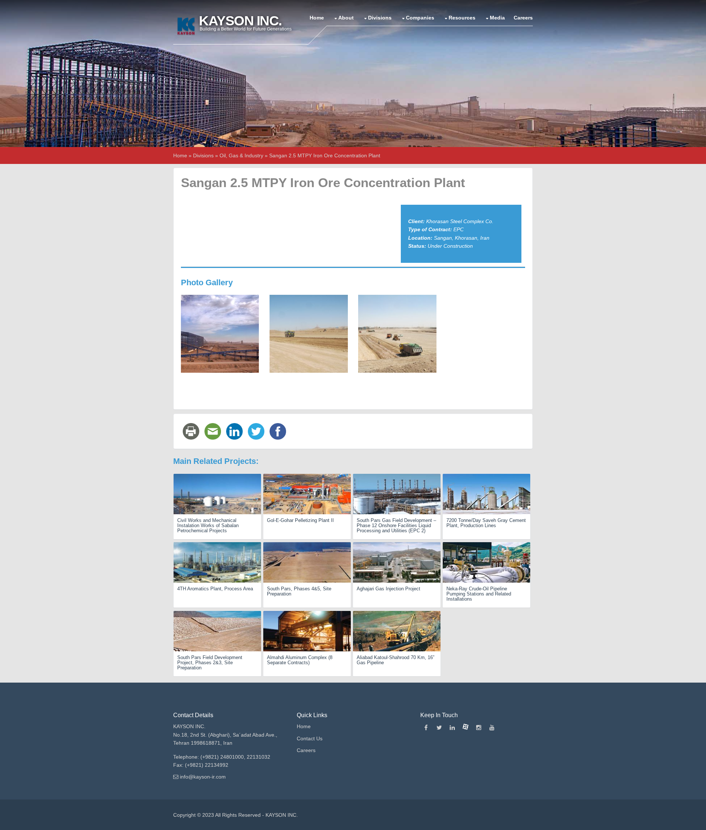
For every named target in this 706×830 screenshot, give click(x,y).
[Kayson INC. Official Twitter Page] (439, 727)
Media (497, 18)
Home (317, 18)
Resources (462, 18)
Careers (523, 18)
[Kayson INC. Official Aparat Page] (465, 727)
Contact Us (309, 738)
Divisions (380, 18)
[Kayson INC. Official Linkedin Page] (452, 727)
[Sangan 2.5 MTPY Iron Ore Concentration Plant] (220, 333)
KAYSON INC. (281, 815)
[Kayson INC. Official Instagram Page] (478, 727)
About (346, 18)
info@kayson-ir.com (203, 777)
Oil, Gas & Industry (241, 155)
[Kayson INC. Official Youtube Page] (492, 727)
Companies (420, 18)
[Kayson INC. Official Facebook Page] (425, 727)
